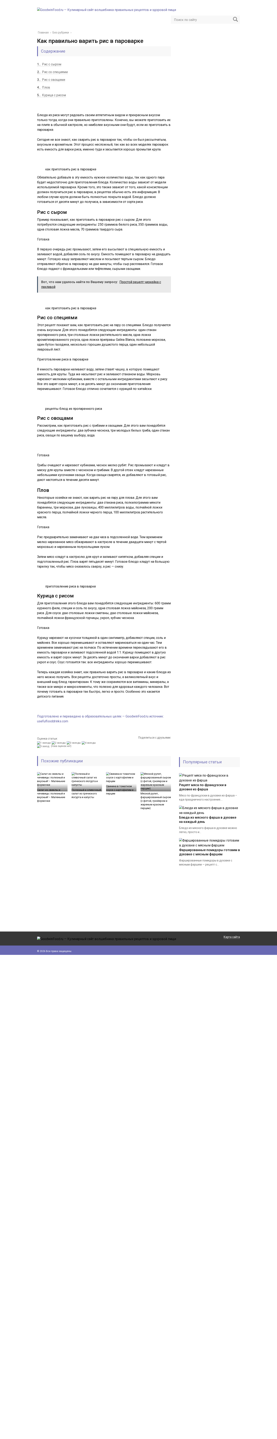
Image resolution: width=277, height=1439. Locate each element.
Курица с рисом (51, 95)
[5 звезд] (43, 746)
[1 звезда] (44, 742)
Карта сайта (232, 937)
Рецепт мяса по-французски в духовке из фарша (202, 787)
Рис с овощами (51, 80)
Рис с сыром (49, 64)
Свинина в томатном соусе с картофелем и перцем (119, 790)
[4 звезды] (89, 742)
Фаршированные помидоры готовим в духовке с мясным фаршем (209, 852)
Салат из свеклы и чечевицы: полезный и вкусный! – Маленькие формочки (51, 795)
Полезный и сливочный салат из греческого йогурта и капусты (86, 793)
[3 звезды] (74, 742)
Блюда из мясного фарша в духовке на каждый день (207, 820)
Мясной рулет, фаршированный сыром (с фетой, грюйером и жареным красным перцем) (156, 801)
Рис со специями (52, 72)
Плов (43, 87)
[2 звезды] (59, 742)
